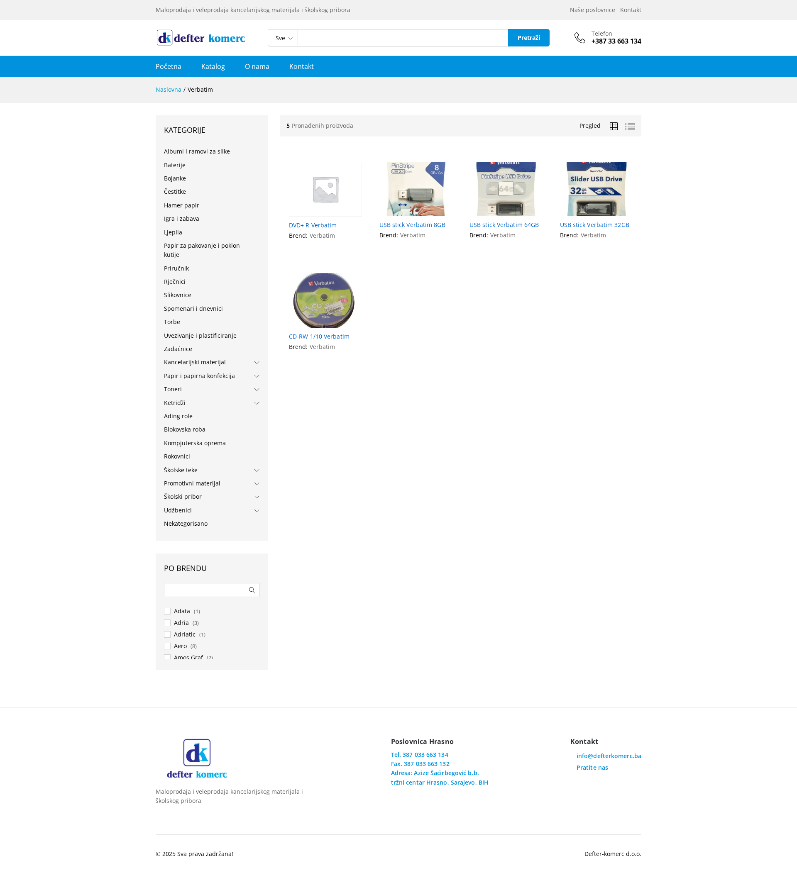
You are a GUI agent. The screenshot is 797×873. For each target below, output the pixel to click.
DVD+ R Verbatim (313, 225)
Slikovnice (177, 295)
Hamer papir (181, 205)
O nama (257, 66)
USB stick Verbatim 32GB (594, 225)
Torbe (172, 322)
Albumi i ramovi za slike (197, 151)
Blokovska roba (184, 429)
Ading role (178, 416)
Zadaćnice (178, 349)
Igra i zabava (181, 218)
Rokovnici (177, 456)
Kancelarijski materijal (195, 362)
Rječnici (175, 281)
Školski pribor (183, 496)
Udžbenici (178, 510)
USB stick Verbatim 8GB (412, 225)
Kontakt (630, 10)
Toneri (173, 389)
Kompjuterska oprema (195, 443)
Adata (182, 611)
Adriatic (185, 634)
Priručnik (176, 268)
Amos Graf (188, 657)
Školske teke (181, 470)
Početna (168, 66)
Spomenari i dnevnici (193, 308)
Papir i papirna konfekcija (199, 376)
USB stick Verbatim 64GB (504, 225)
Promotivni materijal (192, 483)
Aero (180, 646)
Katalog (213, 66)
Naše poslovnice (594, 10)
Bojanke (175, 178)
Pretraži (529, 37)
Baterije (175, 165)
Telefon (602, 33)
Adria (181, 623)
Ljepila (173, 232)
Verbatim (322, 235)
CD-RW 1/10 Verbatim (319, 336)
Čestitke (175, 191)
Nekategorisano (186, 523)
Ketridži (175, 403)
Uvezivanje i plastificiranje (200, 335)
